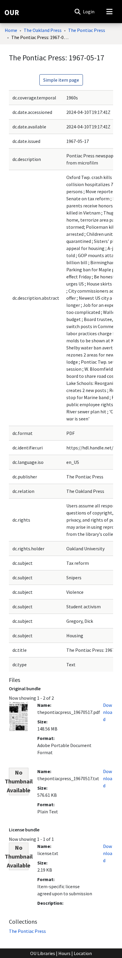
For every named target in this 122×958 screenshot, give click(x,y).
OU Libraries (42, 953)
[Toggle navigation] (109, 11)
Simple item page (61, 80)
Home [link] (11, 30)
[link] (27, 931)
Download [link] (107, 712)
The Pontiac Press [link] (86, 30)
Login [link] (89, 11)
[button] (77, 11)
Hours (64, 953)
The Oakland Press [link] (43, 30)
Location (83, 953)
